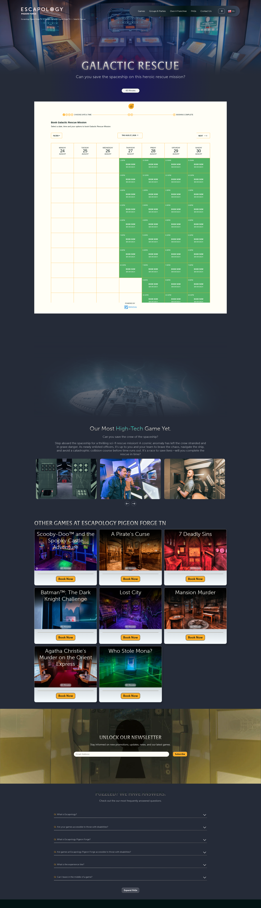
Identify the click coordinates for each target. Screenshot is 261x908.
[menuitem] (141, 11)
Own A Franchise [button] (178, 11)
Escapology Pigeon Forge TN (31, 19)
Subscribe (180, 808)
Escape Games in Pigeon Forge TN (58, 19)
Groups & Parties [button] (157, 11)
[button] (231, 11)
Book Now (65, 633)
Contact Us (206, 11)
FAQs (193, 11)
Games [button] (141, 11)
